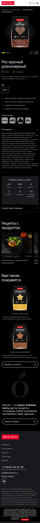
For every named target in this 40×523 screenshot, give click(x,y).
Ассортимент (15, 10)
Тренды (5, 460)
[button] (3, 52)
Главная (5, 10)
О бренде (5, 445)
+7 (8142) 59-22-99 (12, 467)
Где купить (6, 456)
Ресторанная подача (11, 256)
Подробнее (15, 518)
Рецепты (5, 453)
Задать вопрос (8, 476)
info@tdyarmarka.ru (10, 473)
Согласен (25, 519)
